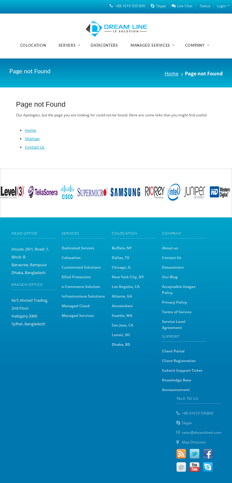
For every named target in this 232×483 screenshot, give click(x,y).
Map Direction (194, 442)
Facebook (208, 454)
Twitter (194, 454)
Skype (161, 5)
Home (172, 73)
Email (181, 467)
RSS (181, 454)
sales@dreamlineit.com (201, 432)
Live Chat (184, 5)
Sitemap (32, 138)
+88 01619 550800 (197, 413)
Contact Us (34, 147)
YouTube (194, 467)
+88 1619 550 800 (130, 5)
